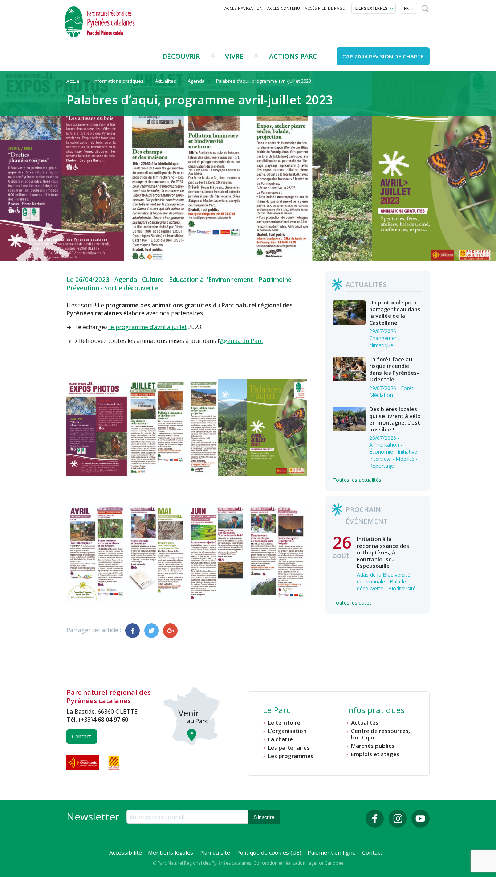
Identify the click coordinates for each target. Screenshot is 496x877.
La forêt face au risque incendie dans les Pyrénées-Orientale (394, 369)
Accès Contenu (283, 8)
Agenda (125, 279)
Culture (153, 279)
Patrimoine (275, 279)
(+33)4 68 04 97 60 (103, 720)
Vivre (234, 56)
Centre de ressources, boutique (380, 734)
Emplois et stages (375, 754)
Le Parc (276, 711)
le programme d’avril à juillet (147, 327)
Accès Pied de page (325, 8)
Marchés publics (372, 745)
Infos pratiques (375, 711)
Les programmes (290, 756)
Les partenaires (289, 747)
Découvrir (181, 56)
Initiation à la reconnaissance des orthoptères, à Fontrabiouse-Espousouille (383, 552)
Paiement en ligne (332, 852)
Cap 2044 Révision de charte (383, 56)
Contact (81, 736)
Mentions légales (170, 852)
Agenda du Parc (241, 341)
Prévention (82, 288)
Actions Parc (293, 56)
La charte (280, 739)
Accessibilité (125, 852)
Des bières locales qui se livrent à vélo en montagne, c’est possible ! (394, 419)
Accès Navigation (243, 8)
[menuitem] (243, 8)
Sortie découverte (131, 288)
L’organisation (287, 731)
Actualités (364, 722)
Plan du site (214, 852)
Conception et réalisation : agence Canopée (298, 863)
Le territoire (284, 722)
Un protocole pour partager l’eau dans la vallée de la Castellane (394, 312)
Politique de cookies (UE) (268, 852)
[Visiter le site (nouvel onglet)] (83, 762)
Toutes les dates (352, 602)
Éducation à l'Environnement (211, 279)
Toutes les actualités (357, 479)
